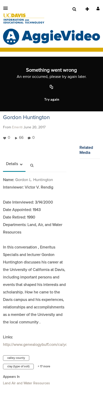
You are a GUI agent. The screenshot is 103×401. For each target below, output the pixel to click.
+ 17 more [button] (44, 366)
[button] (7, 8)
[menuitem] (74, 9)
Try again (51, 99)
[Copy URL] (52, 87)
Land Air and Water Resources (26, 383)
